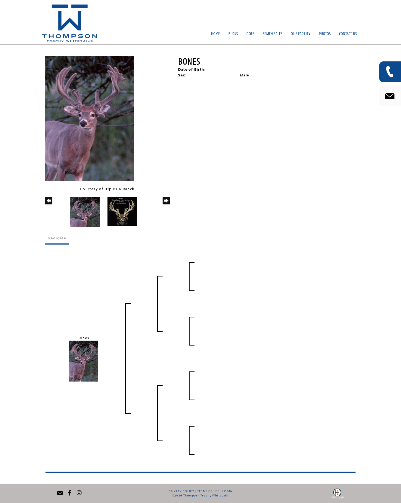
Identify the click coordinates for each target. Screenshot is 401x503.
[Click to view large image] (89, 117)
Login (227, 491)
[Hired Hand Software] (337, 495)
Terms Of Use (208, 491)
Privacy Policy (181, 491)
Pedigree (57, 238)
